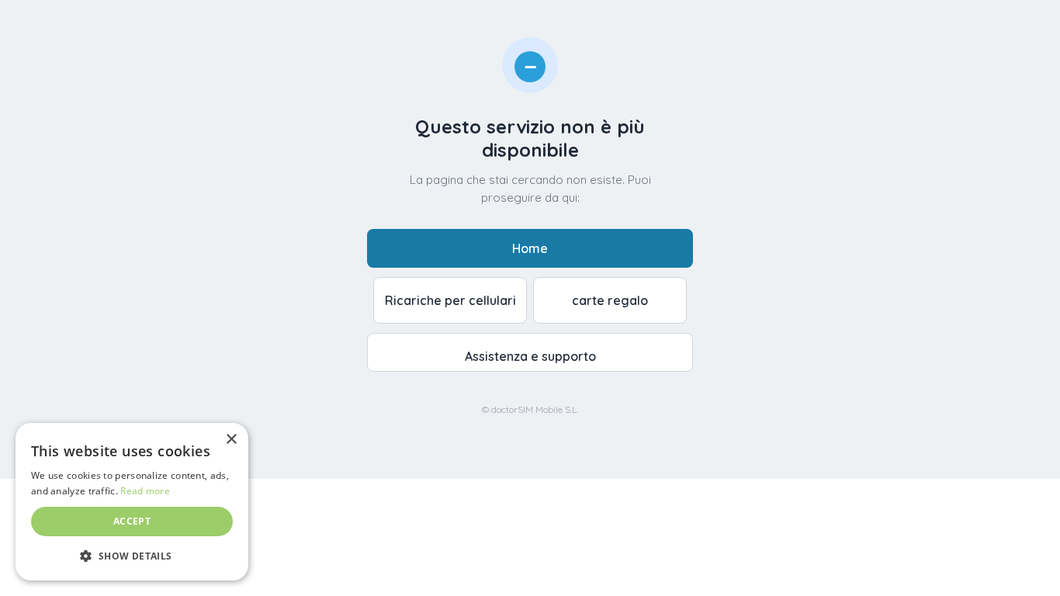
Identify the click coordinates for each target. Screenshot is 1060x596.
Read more (145, 490)
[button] (132, 555)
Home (530, 248)
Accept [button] (132, 521)
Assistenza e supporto (530, 356)
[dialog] (132, 501)
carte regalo (610, 300)
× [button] (231, 439)
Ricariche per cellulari (450, 300)
